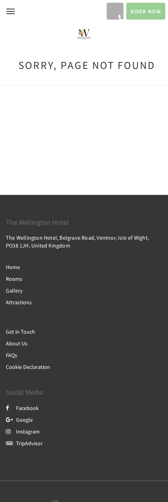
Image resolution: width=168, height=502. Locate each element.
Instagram (28, 431)
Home (13, 267)
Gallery (14, 290)
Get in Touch (20, 331)
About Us (16, 343)
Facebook (27, 408)
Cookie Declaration (28, 366)
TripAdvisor (29, 443)
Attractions (19, 302)
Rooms (14, 278)
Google (24, 419)
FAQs (11, 355)
